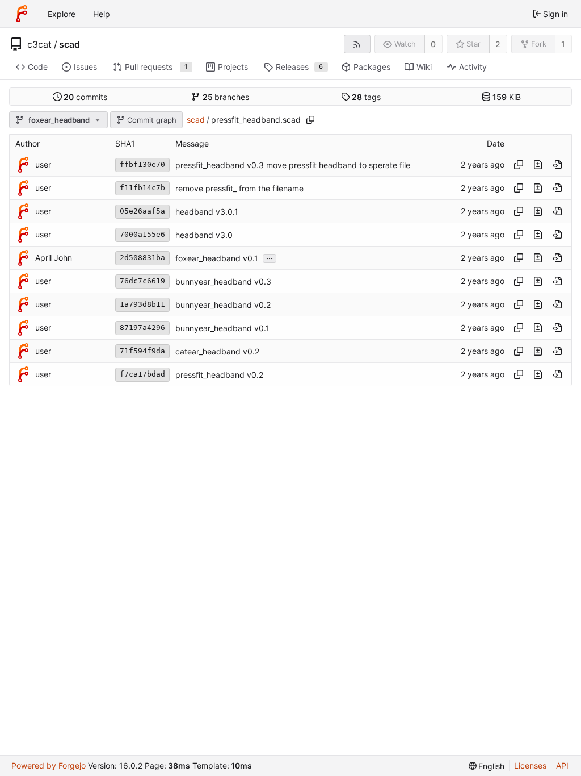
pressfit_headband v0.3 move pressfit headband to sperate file (292, 165)
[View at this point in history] (557, 164)
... (269, 257)
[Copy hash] (518, 164)
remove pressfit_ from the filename (239, 188)
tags (366, 97)
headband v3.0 (204, 235)
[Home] (21, 13)
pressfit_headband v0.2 (219, 374)
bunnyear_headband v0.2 (223, 305)
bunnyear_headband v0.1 (222, 328)
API (562, 765)
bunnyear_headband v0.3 (223, 281)
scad (69, 44)
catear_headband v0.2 (217, 351)
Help (101, 14)
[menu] (487, 766)
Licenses (530, 765)
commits (85, 97)
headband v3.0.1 (206, 211)
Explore (61, 14)
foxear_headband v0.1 (216, 258)
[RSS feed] (357, 44)
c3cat (39, 44)
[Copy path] (310, 120)
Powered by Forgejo (48, 765)
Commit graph (151, 119)
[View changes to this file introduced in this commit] (537, 164)
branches (226, 97)
